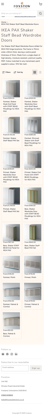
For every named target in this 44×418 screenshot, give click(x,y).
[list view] (40, 72)
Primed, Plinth (30, 277)
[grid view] (34, 72)
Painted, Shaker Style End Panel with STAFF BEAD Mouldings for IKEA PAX (11, 106)
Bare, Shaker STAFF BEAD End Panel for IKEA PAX (11, 247)
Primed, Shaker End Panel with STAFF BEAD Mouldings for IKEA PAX (33, 176)
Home (3, 22)
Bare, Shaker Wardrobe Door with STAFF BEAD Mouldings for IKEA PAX (32, 214)
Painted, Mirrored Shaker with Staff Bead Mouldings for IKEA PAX (33, 142)
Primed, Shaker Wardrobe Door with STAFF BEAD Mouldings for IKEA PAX (11, 177)
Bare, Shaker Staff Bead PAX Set (32, 246)
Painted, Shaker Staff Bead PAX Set (11, 139)
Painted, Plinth (9, 277)
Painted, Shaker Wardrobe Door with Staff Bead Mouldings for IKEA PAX (32, 106)
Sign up (36, 368)
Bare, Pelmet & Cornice (9, 335)
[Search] (40, 13)
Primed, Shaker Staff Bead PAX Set (11, 210)
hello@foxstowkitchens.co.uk (12, 400)
